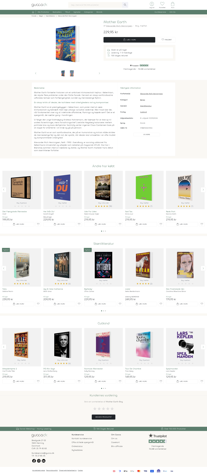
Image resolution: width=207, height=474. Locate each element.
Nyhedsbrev (77, 450)
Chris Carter (89, 291)
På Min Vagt (49, 369)
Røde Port (170, 211)
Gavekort (115, 442)
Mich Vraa (47, 291)
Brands (99, 12)
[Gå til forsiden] (39, 435)
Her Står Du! (49, 211)
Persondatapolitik (52, 470)
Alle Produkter (43, 12)
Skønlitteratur (146, 106)
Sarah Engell (48, 214)
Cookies (80, 470)
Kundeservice (160, 12)
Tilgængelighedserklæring (68, 470)
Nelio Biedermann (132, 291)
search (125, 5)
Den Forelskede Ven (175, 289)
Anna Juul (129, 214)
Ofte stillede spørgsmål (83, 442)
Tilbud (67, 12)
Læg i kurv (129, 39)
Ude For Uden (90, 211)
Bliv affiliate (117, 446)
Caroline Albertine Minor (176, 291)
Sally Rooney (89, 371)
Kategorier (88, 12)
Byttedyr (88, 289)
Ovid (4, 214)
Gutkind (143, 112)
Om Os (172, 12)
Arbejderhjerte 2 (9, 369)
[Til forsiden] (39, 4)
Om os (114, 438)
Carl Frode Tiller (8, 371)
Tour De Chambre (133, 369)
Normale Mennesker (93, 369)
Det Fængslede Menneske (14, 211)
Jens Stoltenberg (50, 371)
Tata (4, 289)
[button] (35, 73)
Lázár (127, 289)
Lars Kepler (170, 371)
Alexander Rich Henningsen (119, 26)
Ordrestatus (77, 446)
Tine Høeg (129, 371)
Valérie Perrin (7, 291)
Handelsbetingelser (38, 470)
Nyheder (77, 12)
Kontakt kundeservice (82, 438)
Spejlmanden (172, 369)
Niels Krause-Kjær (91, 214)
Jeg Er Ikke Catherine (53, 289)
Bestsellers (57, 12)
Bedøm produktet (103, 417)
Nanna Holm (171, 214)
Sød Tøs (128, 211)
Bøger (142, 100)
